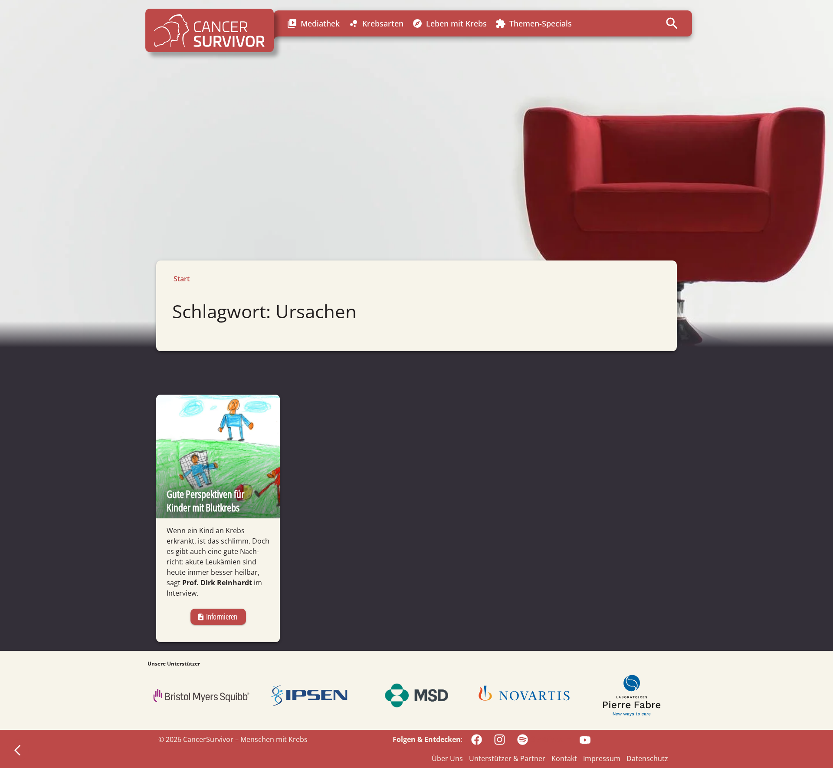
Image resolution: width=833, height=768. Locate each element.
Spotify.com (551, 739)
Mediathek (313, 23)
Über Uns (447, 758)
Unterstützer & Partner (507, 758)
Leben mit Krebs (449, 23)
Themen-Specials (533, 23)
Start (182, 278)
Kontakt (564, 758)
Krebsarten (375, 23)
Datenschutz (647, 758)
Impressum (601, 758)
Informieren (217, 616)
